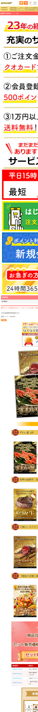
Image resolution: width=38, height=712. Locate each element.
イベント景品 (15, 12)
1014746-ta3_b (17, 677)
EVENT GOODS (6, 12)
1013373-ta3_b (17, 672)
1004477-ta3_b (17, 668)
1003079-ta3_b (17, 681)
